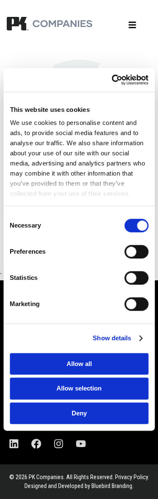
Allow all (79, 363)
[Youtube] (81, 444)
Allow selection (79, 388)
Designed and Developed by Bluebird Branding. (79, 486)
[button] (132, 24)
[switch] (136, 251)
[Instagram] (58, 444)
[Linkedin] (14, 444)
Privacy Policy (131, 477)
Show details (112, 338)
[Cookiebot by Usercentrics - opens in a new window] (112, 79)
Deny (79, 413)
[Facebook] (36, 444)
